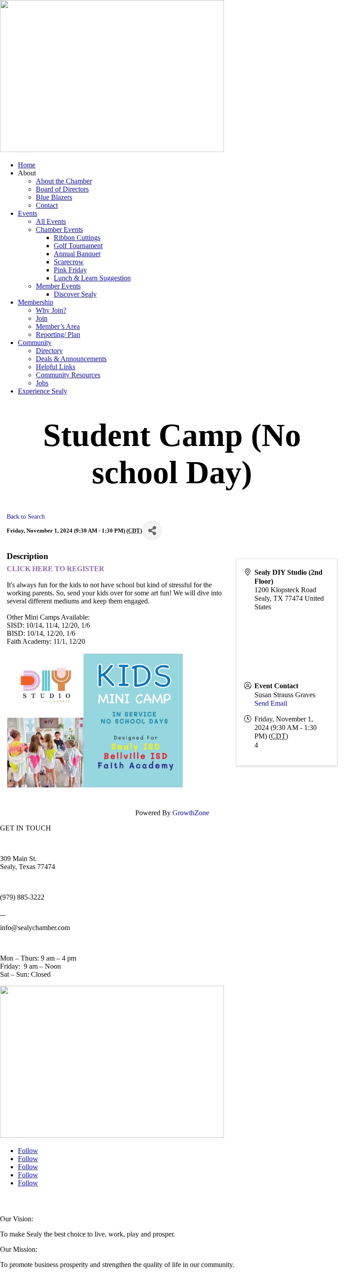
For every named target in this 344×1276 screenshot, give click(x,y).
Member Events (58, 286)
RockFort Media (179, 1201)
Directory (49, 350)
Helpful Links (55, 367)
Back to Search (26, 516)
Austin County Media (111, 1201)
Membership (35, 302)
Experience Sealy (42, 391)
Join (41, 318)
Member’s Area (58, 326)
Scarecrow (69, 262)
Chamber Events (59, 229)
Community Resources (68, 375)
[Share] (152, 530)
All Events (51, 221)
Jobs (42, 383)
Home (26, 165)
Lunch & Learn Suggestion (92, 278)
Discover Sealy (75, 294)
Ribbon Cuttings (77, 237)
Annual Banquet (77, 254)
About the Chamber (64, 181)
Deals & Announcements (71, 359)
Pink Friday (70, 270)
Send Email (270, 703)
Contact (47, 205)
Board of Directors (62, 189)
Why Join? (51, 310)
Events (27, 213)
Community (35, 342)
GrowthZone (190, 813)
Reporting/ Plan (58, 334)
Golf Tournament (78, 245)
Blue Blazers (54, 197)
